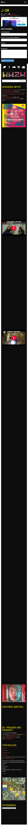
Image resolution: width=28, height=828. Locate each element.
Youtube (4, 773)
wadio (3, 757)
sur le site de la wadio (8, 758)
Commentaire (4, 48)
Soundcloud (5, 750)
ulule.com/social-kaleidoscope (12, 15)
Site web (3, 43)
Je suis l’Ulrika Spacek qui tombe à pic (10, 98)
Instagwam (4, 754)
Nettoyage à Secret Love (7, 91)
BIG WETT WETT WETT (7, 97)
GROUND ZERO (14, 736)
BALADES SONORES (13, 734)
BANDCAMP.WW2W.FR (7, 738)
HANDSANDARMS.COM (10, 737)
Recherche (22, 80)
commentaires (12, 14)
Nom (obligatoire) (5, 32)
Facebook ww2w (6, 752)
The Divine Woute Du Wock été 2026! (10, 89)
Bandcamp (4, 748)
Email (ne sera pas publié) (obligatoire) (10, 37)
